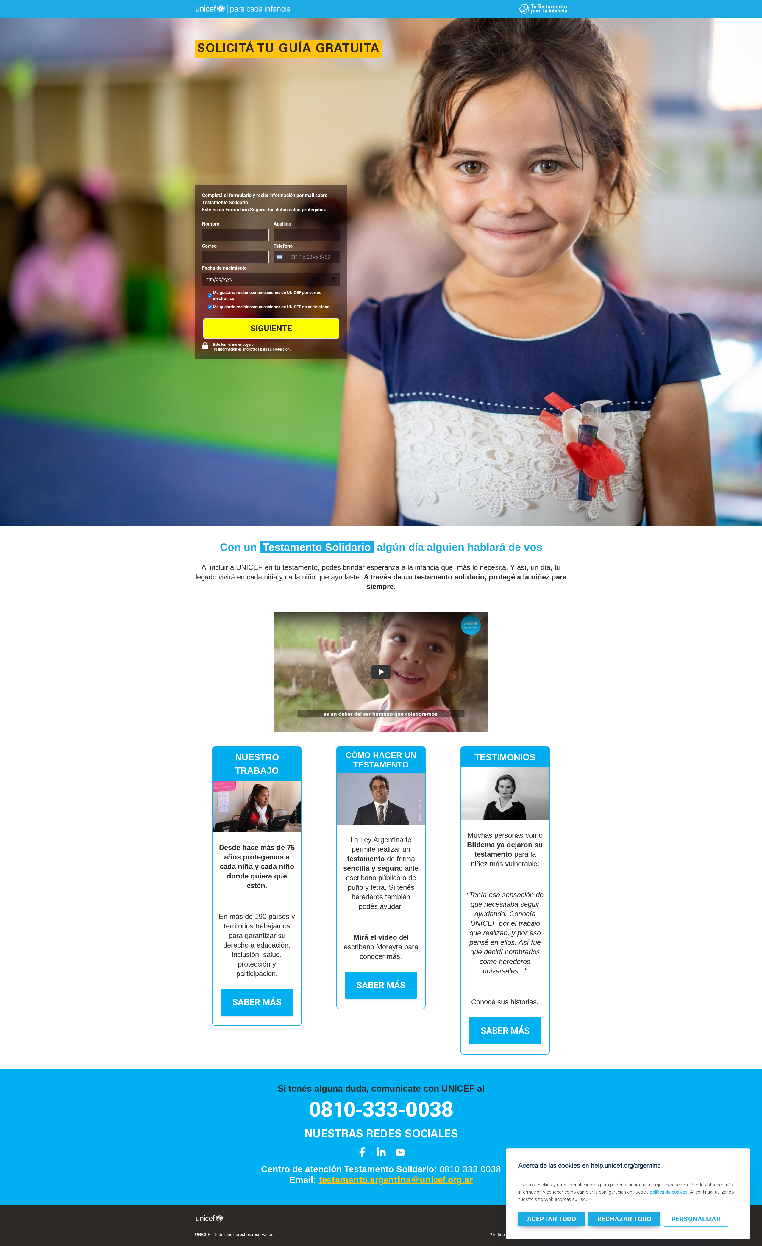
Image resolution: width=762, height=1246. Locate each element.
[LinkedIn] (381, 1155)
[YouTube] (400, 1155)
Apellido (282, 224)
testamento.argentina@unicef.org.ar (395, 1180)
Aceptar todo (551, 1219)
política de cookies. (669, 1192)
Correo (209, 246)
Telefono (283, 246)
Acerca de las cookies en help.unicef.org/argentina (589, 1165)
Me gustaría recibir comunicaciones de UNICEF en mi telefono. (272, 306)
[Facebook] (362, 1155)
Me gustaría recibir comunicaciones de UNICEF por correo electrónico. (267, 295)
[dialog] (628, 1193)
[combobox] (281, 257)
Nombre (210, 224)
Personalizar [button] (696, 1219)
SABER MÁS (256, 1002)
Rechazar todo (624, 1219)
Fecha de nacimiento (224, 268)
